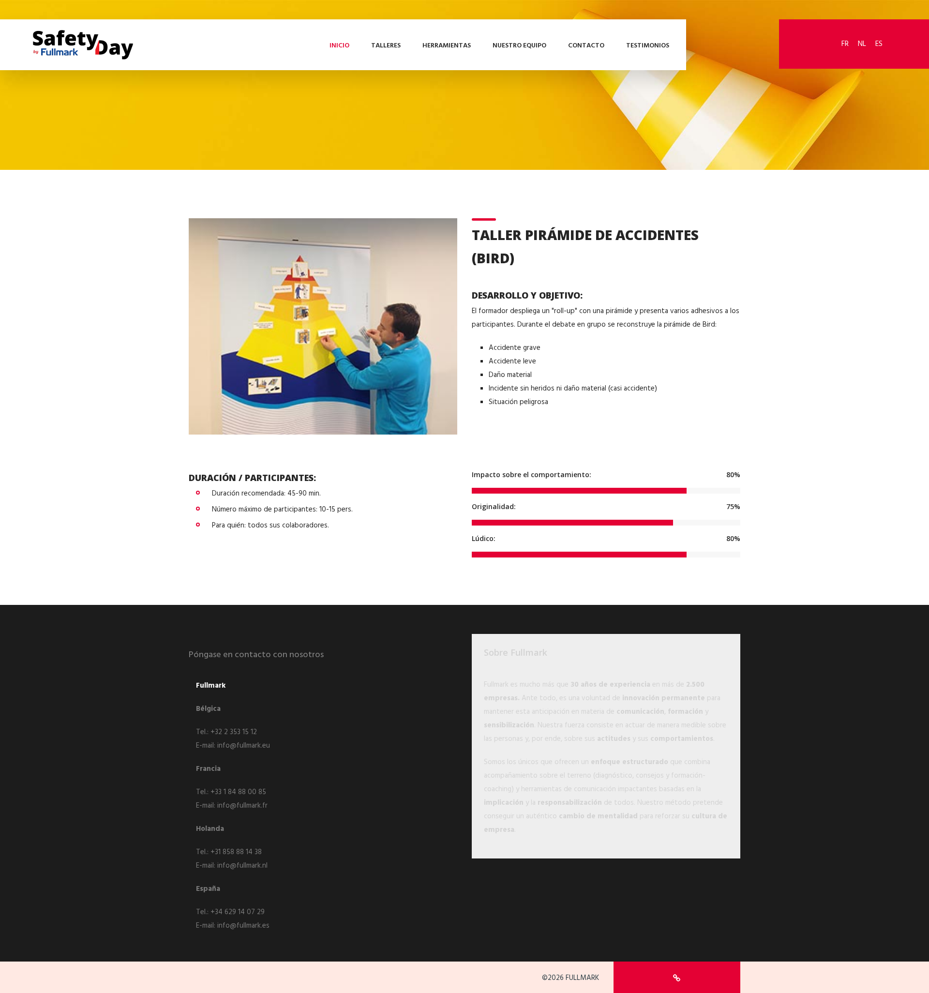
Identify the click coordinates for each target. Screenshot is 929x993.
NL (862, 44)
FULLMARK (582, 978)
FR (845, 44)
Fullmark (210, 686)
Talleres (386, 45)
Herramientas (446, 45)
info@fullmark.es (243, 926)
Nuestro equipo (519, 45)
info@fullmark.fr (242, 806)
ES (879, 44)
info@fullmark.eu (243, 746)
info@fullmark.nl (242, 866)
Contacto (586, 45)
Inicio (339, 45)
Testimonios (647, 45)
